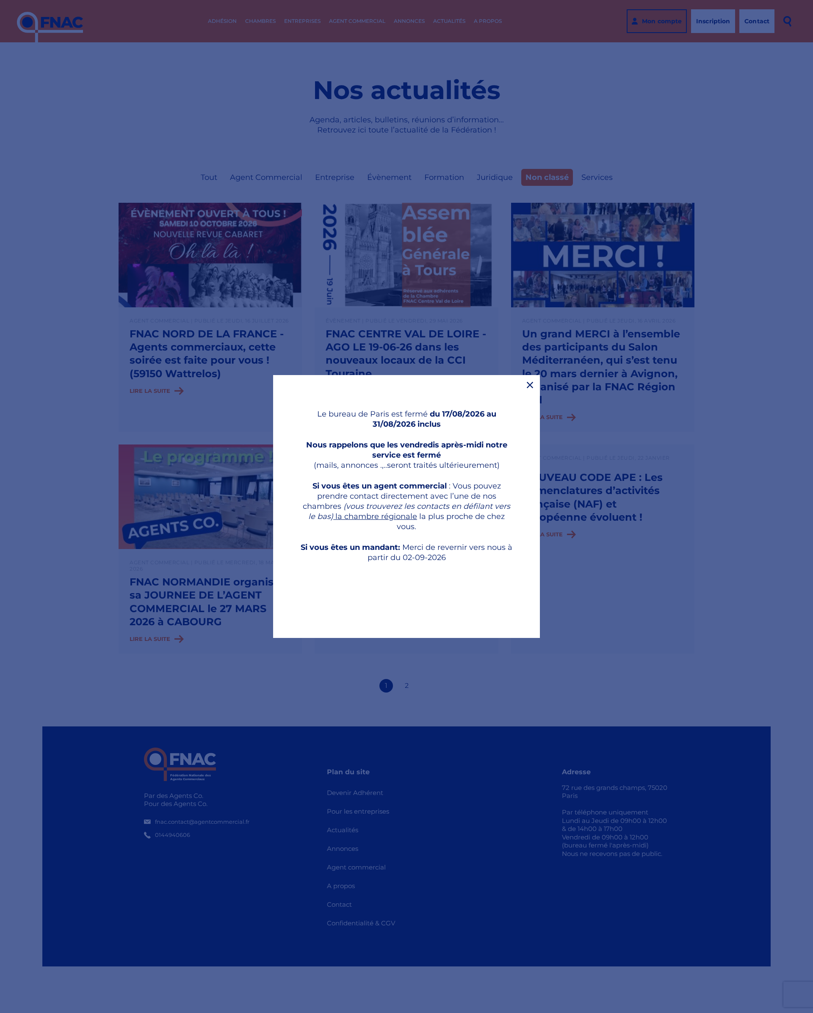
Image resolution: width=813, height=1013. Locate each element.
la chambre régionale (375, 516)
